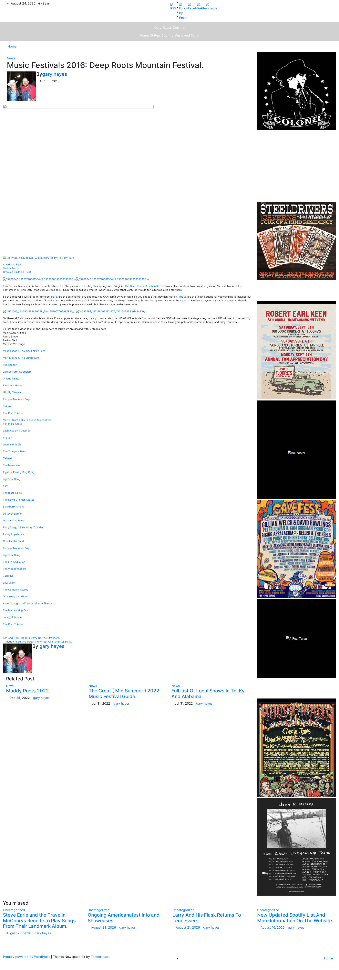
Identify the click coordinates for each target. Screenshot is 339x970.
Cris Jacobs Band (13, 541)
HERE (54, 296)
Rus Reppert (10, 364)
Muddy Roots (11, 268)
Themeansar (100, 957)
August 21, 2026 (188, 927)
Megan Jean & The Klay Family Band (24, 350)
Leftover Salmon (12, 513)
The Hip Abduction (14, 561)
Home (12, 46)
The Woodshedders (14, 568)
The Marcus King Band (16, 610)
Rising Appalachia (13, 534)
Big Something (11, 479)
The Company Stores (15, 589)
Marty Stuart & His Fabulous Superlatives (27, 420)
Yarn (5, 486)
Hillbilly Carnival (12, 392)
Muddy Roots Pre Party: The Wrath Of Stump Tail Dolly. (38, 641)
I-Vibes (7, 406)
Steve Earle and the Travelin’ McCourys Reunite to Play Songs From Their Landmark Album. (39, 920)
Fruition (7, 437)
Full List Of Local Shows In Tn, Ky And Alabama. (208, 693)
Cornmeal (8, 575)
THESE (183, 296)
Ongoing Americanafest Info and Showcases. (123, 917)
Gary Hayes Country (169, 27)
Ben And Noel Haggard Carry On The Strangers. (32, 637)
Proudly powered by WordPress (27, 957)
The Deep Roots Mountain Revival (145, 286)
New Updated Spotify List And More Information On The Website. (295, 917)
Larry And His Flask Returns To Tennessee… (206, 917)
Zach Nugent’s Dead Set (17, 430)
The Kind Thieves (13, 413)
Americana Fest (12, 264)
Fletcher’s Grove (12, 385)
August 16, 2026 (273, 927)
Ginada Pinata (11, 378)
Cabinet (7, 458)
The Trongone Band (14, 451)
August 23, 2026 (19, 933)
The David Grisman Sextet (18, 499)
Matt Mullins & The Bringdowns (21, 357)
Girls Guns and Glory (15, 596)
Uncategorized (14, 910)
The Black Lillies (12, 492)
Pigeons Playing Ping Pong (18, 472)
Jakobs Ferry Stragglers (17, 371)
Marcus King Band (13, 520)
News (11, 58)
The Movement (12, 465)
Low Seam (9, 582)
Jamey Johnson (12, 617)
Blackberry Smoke (13, 506)
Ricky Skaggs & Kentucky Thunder (23, 527)
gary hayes (54, 74)
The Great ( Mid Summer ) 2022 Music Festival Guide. (124, 693)
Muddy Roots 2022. (28, 691)
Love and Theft (12, 444)
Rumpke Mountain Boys (17, 399)
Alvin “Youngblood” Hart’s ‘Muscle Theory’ (27, 603)
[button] (325, 46)
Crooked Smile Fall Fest (17, 272)
